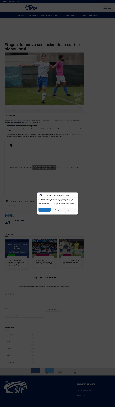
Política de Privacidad (59, 212)
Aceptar (45, 210)
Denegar (57, 210)
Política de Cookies (50, 212)
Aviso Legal (66, 212)
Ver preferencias (70, 210)
